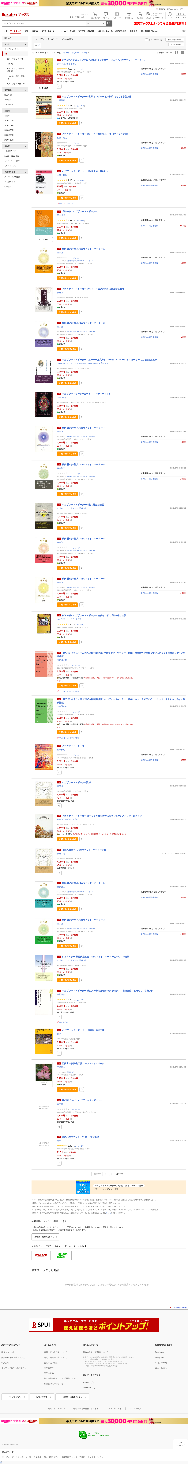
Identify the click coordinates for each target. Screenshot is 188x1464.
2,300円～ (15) (10, 166)
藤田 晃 (60, 292)
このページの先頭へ (180, 1308)
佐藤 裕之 (62, 138)
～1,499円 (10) (10, 151)
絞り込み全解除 (176, 44)
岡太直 (78, 619)
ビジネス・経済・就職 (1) (15, 77)
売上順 (66, 53)
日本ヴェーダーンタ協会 (67, 819)
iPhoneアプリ (89, 1382)
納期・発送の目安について (55, 1357)
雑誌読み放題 (120, 31)
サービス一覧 (181, 18)
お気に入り (129, 18)
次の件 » (120, 1174)
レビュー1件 (75, 548)
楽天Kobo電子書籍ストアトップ (86, 1408)
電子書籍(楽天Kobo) (149, 31)
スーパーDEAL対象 (12, 177)
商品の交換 (49, 1368)
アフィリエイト (115, 1408)
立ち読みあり (9, 182)
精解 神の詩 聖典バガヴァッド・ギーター (81, 261)
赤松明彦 (61, 994)
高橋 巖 (82, 508)
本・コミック (15, 31)
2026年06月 (9, 120)
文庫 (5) (10, 64)
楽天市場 (181, 14)
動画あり (8, 187)
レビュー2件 (75, 143)
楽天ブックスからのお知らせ (13, 1368)
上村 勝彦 (62, 175)
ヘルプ (169, 18)
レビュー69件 (79, 180)
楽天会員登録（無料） (78, 17)
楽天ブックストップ (56, 1408)
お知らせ (106, 18)
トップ (4, 31)
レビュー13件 (79, 220)
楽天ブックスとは (9, 1352)
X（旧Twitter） (161, 1363)
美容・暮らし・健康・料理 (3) (15, 70)
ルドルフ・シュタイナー (67, 508)
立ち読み (45, 88)
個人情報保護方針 (51, 1457)
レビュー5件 (79, 1000)
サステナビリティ (95, 1457)
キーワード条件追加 (174, 39)
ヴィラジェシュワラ (65, 619)
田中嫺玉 (61, 1104)
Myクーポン (117, 18)
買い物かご (95, 18)
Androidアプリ (89, 1388)
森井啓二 (61, 252)
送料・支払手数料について (55, 1352)
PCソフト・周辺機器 (86, 31)
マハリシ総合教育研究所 (97, 363)
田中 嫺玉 (61, 215)
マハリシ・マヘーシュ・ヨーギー (71, 363)
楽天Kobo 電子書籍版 (149, 74)
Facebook (159, 1352)
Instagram (159, 1357)
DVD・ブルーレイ (49, 31)
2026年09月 (9, 135)
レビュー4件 (79, 69)
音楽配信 (133, 31)
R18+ (184, 31)
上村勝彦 (61, 100)
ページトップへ (180, 1445)
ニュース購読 (161, 1368)
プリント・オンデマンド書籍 (69, 691)
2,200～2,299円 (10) (12, 161)
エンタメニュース (105, 31)
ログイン (83, 14)
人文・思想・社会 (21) (15, 84)
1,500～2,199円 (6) (11, 156)
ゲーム (63, 31)
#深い (61, 203)
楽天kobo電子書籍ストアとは (14, 1357)
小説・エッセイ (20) (15, 59)
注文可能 (8, 95)
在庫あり (8, 100)
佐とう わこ (71, 64)
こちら (108, 1213)
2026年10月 (9, 140)
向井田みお (62, 397)
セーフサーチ (154, 40)
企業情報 (37, 1457)
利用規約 (5, 1363)
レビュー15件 (79, 105)
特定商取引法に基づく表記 (73, 1457)
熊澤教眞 (61, 749)
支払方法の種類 (51, 1363)
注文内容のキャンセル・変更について (60, 1378)
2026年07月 (9, 125)
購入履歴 (140, 18)
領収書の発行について (53, 1384)
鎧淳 (59, 1034)
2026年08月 (9, 130)
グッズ (72, 31)
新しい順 (75, 53)
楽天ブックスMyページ (155, 18)
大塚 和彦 (61, 64)
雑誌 (26, 31)
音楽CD (35, 31)
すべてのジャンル (11, 49)
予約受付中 (8, 104)
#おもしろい (71, 203)
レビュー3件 (79, 624)
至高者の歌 (70, 1072)
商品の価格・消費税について (95, 1352)
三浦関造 (61, 1067)
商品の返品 (49, 1373)
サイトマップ (135, 1408)
